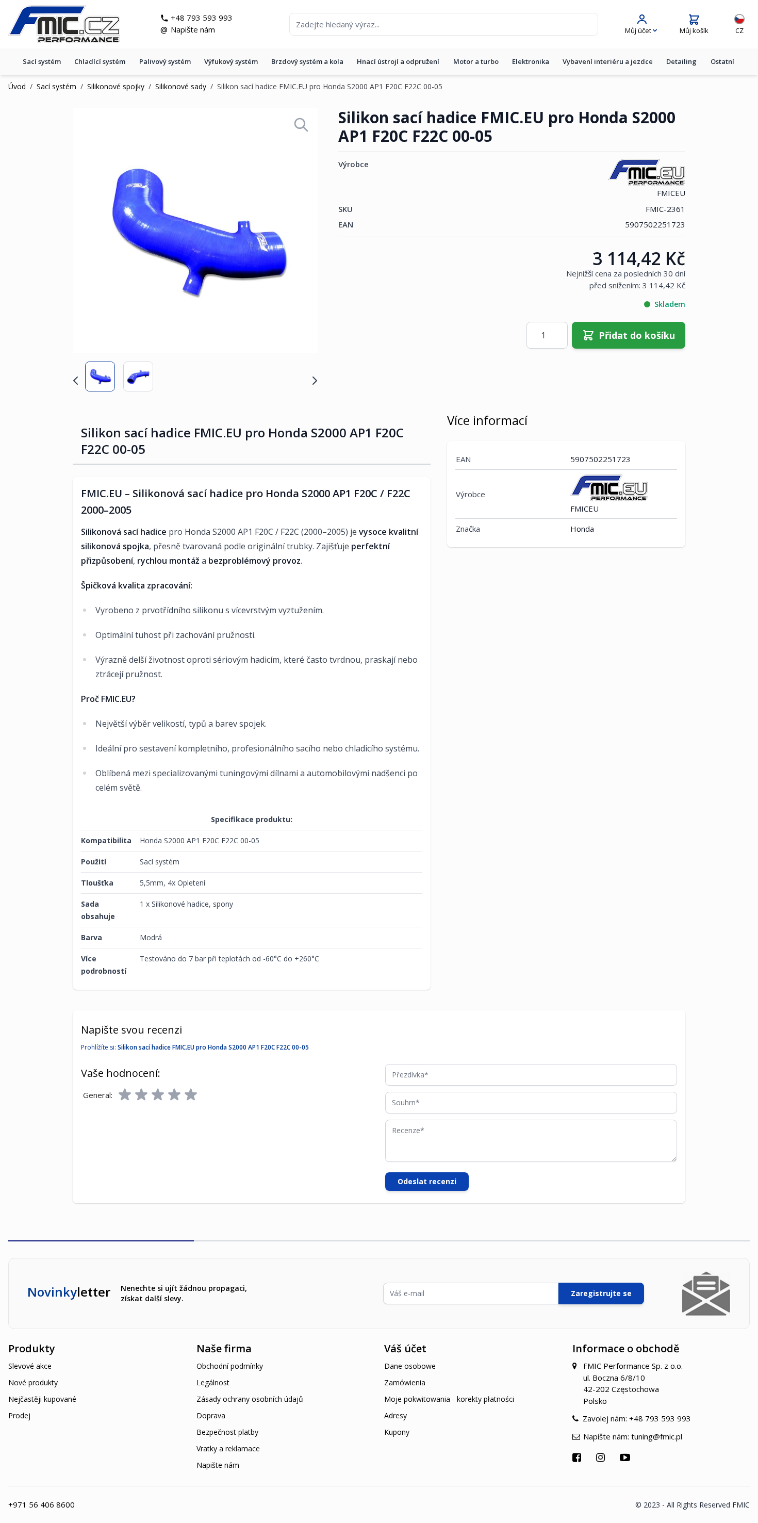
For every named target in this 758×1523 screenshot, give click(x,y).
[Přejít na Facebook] (578, 1457)
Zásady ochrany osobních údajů (249, 1399)
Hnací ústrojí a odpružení (398, 61)
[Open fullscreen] (301, 125)
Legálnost (212, 1382)
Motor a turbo (476, 61)
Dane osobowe (410, 1366)
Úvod (17, 86)
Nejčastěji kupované (42, 1399)
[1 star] (125, 1095)
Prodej (19, 1415)
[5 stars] (191, 1095)
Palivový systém (165, 61)
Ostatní (722, 61)
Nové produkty (33, 1382)
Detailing (681, 61)
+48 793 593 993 (202, 17)
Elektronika (530, 61)
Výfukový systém (231, 61)
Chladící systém (99, 61)
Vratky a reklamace (228, 1448)
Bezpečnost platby (227, 1432)
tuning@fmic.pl (656, 1436)
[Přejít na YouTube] (626, 1457)
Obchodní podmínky (229, 1366)
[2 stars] (141, 1095)
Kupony (396, 1432)
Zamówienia (404, 1382)
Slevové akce (30, 1366)
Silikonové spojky (115, 86)
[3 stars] (158, 1095)
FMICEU (671, 193)
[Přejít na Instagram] (601, 1457)
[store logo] (64, 24)
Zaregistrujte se (601, 1293)
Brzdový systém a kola (307, 61)
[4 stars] (174, 1095)
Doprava (210, 1415)
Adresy (395, 1415)
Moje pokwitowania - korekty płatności (449, 1399)
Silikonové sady (180, 86)
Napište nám (193, 29)
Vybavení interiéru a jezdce (608, 61)
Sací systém (42, 61)
